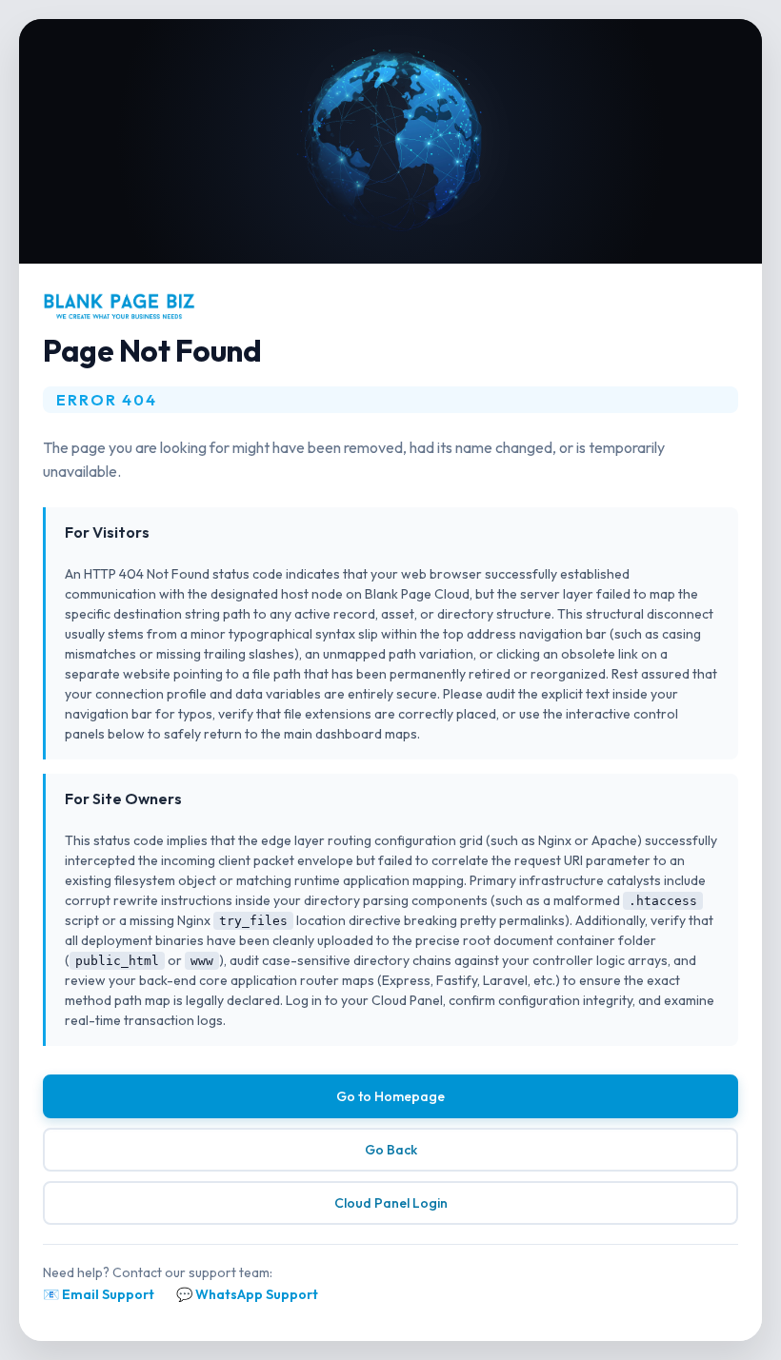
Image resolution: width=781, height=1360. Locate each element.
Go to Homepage (390, 1096)
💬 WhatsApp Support (247, 1294)
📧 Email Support (98, 1294)
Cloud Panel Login (391, 1203)
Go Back (391, 1149)
